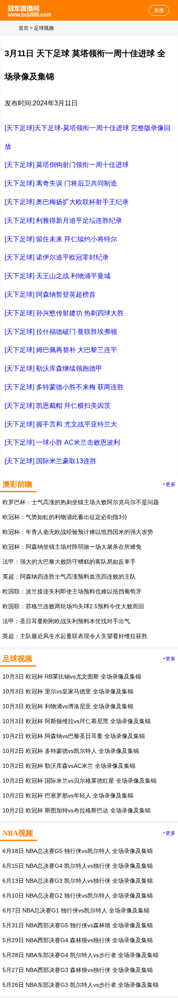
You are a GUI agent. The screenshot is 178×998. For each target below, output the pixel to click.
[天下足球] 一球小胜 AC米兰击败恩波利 (62, 442)
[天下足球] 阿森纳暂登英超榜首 (50, 294)
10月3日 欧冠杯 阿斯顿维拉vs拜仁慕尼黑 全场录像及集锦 (76, 721)
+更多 (169, 484)
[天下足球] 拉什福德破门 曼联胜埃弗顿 (61, 331)
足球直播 (30, 10)
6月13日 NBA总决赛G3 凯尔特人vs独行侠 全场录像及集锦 (77, 880)
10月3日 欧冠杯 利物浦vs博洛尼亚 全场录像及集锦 (67, 706)
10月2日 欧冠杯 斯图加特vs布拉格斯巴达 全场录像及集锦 (76, 810)
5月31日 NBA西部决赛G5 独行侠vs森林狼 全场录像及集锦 (77, 925)
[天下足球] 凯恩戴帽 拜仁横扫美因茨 (58, 405)
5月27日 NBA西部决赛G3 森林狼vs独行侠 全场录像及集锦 (77, 970)
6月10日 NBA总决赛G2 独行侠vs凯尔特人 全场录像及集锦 (77, 895)
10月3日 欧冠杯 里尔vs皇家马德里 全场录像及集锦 (67, 691)
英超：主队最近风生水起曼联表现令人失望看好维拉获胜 (74, 636)
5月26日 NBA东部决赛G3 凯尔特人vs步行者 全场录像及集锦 (80, 984)
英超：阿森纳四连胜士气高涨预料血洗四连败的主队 (69, 576)
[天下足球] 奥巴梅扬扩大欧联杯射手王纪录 (67, 201)
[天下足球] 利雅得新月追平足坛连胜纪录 (63, 220)
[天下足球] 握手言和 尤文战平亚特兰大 (61, 424)
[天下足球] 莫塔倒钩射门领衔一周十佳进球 (67, 164)
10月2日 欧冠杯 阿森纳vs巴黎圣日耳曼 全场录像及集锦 (73, 736)
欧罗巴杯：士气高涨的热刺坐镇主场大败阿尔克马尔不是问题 (80, 502)
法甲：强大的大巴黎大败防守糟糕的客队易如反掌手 (69, 561)
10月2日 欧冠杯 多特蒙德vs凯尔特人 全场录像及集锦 (70, 751)
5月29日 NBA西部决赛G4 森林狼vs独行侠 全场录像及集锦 (77, 940)
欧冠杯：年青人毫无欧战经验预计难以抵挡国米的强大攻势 (77, 532)
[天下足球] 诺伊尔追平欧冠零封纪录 (57, 257)
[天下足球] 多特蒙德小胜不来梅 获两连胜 (64, 387)
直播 (159, 10)
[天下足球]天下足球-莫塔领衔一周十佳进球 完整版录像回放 (88, 137)
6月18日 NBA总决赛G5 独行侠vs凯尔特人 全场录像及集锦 (77, 851)
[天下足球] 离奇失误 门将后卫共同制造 (61, 183)
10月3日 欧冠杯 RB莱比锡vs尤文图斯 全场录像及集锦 (71, 676)
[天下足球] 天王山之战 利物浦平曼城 (58, 275)
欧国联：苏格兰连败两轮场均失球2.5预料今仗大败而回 (73, 606)
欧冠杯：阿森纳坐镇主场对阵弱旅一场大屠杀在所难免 (72, 546)
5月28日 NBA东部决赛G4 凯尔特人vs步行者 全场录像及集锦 (80, 955)
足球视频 (44, 28)
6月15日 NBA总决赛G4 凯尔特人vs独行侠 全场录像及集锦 (77, 865)
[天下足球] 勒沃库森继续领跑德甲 (53, 368)
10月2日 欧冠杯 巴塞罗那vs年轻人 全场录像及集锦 (67, 795)
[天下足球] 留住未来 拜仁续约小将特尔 (61, 239)
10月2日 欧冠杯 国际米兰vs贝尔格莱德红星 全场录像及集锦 (79, 780)
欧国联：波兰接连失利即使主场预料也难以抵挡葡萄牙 (72, 591)
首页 (24, 28)
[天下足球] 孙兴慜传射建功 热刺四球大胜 (64, 313)
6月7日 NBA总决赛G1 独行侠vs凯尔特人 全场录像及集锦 (75, 910)
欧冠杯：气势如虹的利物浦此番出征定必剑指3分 (64, 517)
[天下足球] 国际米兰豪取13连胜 (50, 460)
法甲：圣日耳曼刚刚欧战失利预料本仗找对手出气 (66, 621)
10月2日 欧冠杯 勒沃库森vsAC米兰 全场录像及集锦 (68, 765)
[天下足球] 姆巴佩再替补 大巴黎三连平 (61, 349)
